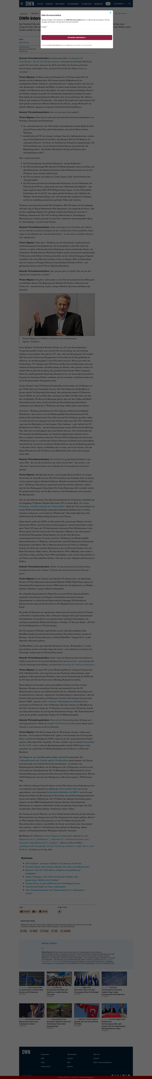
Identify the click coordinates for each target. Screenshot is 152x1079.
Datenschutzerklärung (54, 45)
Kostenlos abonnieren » (77, 37)
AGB (68, 45)
